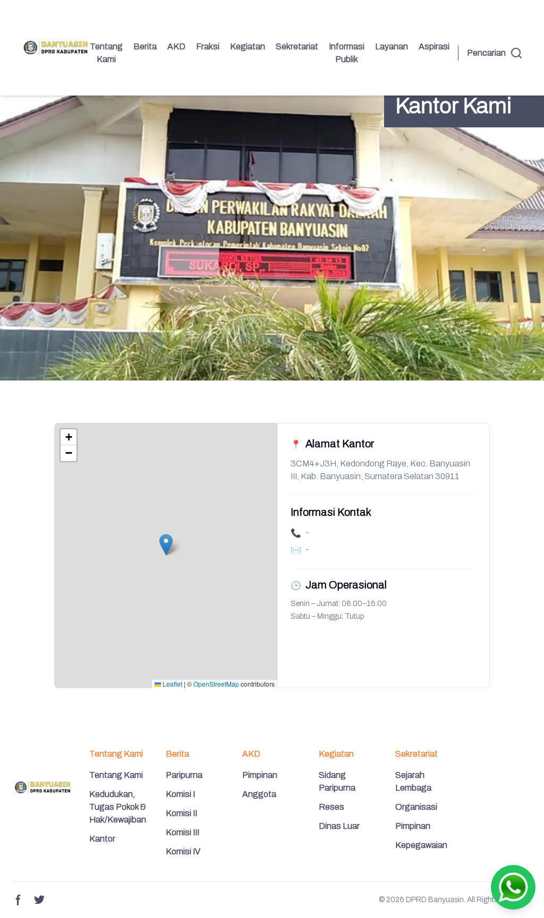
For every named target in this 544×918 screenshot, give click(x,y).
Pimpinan (259, 775)
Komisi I (180, 794)
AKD (176, 46)
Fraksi (207, 46)
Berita (145, 46)
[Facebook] (18, 900)
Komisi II (181, 813)
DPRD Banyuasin (435, 900)
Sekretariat (297, 46)
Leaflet (171, 683)
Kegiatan (247, 46)
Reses (331, 806)
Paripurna (184, 775)
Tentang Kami (106, 53)
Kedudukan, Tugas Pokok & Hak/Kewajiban (117, 807)
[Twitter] (39, 900)
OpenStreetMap (216, 683)
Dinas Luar (339, 825)
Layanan (391, 46)
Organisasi (416, 806)
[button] (166, 545)
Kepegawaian (421, 845)
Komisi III (182, 832)
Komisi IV (183, 851)
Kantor (102, 838)
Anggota (259, 794)
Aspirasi (434, 46)
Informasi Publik (346, 53)
